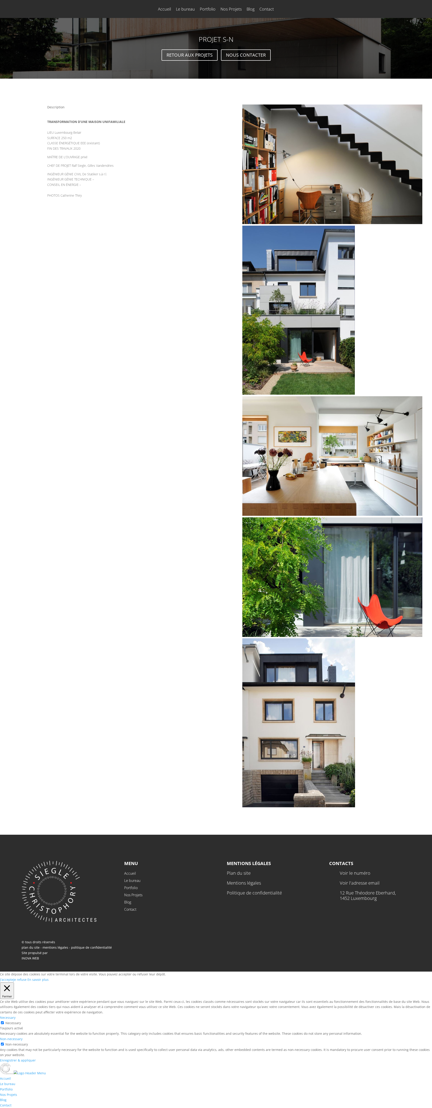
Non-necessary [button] (11, 1039)
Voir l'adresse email (360, 883)
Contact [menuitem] (5, 1105)
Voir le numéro (355, 873)
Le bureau (185, 9)
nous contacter (246, 55)
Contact (266, 9)
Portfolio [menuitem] (6, 1089)
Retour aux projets (189, 55)
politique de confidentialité (91, 947)
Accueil (164, 9)
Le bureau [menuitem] (7, 1084)
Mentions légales (244, 883)
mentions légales (56, 947)
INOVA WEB (30, 958)
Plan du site (239, 873)
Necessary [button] (8, 1017)
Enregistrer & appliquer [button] (18, 1060)
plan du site (31, 947)
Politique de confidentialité (254, 893)
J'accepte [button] (6, 979)
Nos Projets (231, 9)
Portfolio (208, 9)
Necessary (13, 1023)
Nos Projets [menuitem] (8, 1094)
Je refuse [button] (20, 979)
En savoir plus (38, 979)
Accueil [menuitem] (5, 1078)
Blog (250, 9)
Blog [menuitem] (3, 1100)
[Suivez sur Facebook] (332, 909)
